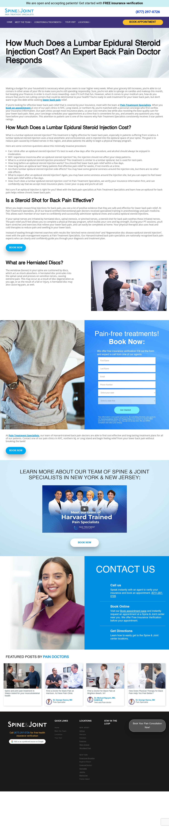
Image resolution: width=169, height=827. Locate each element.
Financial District (85, 765)
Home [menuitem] (9, 22)
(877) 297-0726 (148, 12)
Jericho (82, 772)
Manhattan (83, 776)
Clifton (82, 731)
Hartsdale (83, 769)
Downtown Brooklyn (87, 758)
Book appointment (130, 611)
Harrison (82, 735)
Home (57, 728)
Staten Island (84, 779)
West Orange (84, 745)
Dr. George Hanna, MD (62, 700)
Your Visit (58, 738)
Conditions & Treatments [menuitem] (47, 22)
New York (83, 755)
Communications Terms (109, 419)
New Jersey (84, 728)
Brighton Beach (85, 762)
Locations (58, 735)
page (143, 611)
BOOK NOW (15, 248)
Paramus (82, 741)
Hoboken (82, 738)
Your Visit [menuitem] (70, 22)
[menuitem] (143, 22)
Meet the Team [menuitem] (22, 22)
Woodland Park (85, 748)
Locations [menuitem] (83, 22)
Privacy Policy (127, 419)
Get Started (125, 410)
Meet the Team (60, 731)
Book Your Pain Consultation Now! (147, 726)
